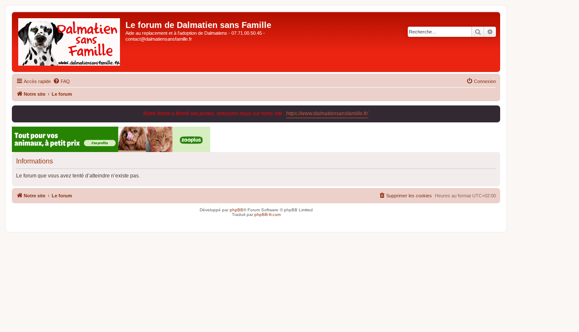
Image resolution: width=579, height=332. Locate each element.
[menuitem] (61, 81)
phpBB (236, 210)
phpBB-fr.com (267, 214)
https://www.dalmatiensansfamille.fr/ (327, 113)
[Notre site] (69, 42)
